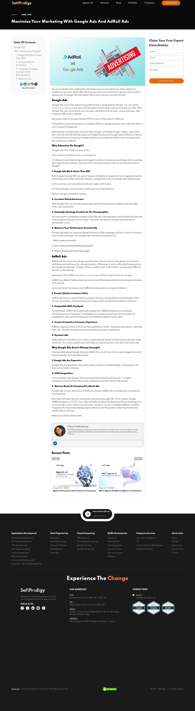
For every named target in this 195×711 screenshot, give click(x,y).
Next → (138, 459)
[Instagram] (32, 84)
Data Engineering (59, 533)
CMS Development (19, 545)
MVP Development (19, 556)
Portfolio (132, 3)
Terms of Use (177, 545)
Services (104, 3)
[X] (35, 84)
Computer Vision (114, 549)
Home (174, 538)
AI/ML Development (117, 533)
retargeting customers (85, 275)
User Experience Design (21, 549)
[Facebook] (21, 84)
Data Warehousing (58, 542)
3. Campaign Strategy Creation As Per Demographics (27, 72)
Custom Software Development (149, 545)
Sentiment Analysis (115, 553)
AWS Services (83, 538)
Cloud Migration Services (87, 542)
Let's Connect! (98, 516)
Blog (118, 3)
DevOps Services (84, 545)
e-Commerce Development (22, 560)
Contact (175, 542)
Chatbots (111, 556)
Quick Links (177, 533)
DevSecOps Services (85, 549)
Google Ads (19, 48)
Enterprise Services (145, 533)
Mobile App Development (22, 538)
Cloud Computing (86, 533)
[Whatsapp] (28, 84)
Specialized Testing (144, 549)
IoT (137, 542)
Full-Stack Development (21, 542)
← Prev (55, 459)
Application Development (24, 533)
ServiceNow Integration (146, 538)
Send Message (166, 81)
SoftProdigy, (162, 689)
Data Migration (56, 549)
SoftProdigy (77, 402)
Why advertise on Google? (28, 51)
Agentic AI (87, 3)
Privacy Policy (178, 549)
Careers (175, 553)
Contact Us (171, 3)
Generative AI (113, 542)
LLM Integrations (115, 545)
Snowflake (54, 553)
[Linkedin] (25, 84)
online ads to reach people (65, 108)
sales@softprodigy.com (146, 598)
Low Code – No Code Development (26, 564)
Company (149, 3)
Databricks (54, 538)
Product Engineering (19, 553)
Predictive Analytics (58, 545)
